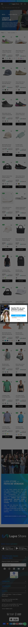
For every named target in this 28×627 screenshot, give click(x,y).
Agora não (18, 319)
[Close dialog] (26, 305)
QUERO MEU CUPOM (18, 315)
